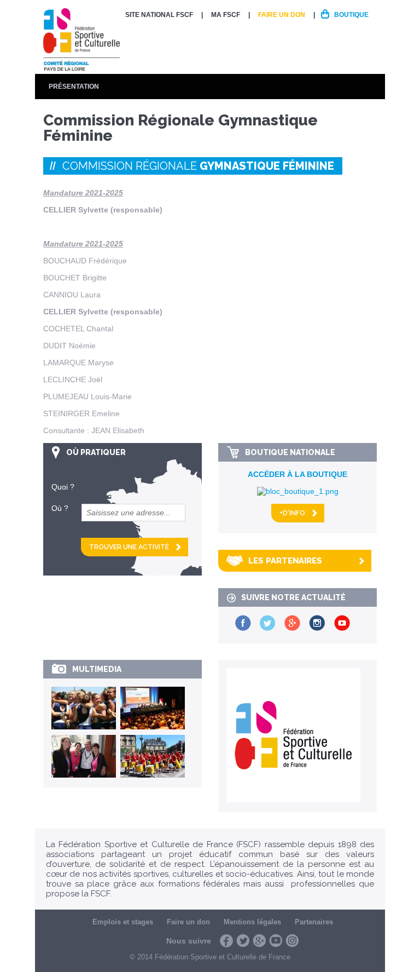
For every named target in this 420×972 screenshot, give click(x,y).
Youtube (275, 940)
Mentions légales (252, 922)
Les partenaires (285, 561)
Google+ (259, 940)
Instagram (292, 940)
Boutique (351, 15)
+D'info (292, 513)
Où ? (59, 508)
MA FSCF (225, 15)
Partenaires (314, 922)
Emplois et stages (122, 922)
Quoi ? (62, 486)
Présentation (74, 86)
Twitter (242, 940)
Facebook (226, 940)
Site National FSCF (159, 15)
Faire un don (281, 15)
